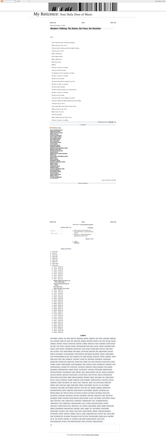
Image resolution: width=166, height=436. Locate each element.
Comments (55, 233)
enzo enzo (95, 385)
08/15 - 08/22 (57, 308)
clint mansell (65, 382)
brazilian (70, 380)
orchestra (84, 406)
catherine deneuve (96, 380)
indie (103, 341)
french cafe (84, 387)
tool (56, 419)
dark (97, 338)
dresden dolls (54, 361)
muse (57, 346)
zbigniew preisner (98, 421)
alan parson (110, 372)
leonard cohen (106, 361)
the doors (56, 351)
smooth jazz (81, 367)
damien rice (91, 343)
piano (68, 341)
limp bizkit (65, 398)
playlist (99, 406)
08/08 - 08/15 (57, 310)
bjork (63, 359)
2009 (53, 256)
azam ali (100, 374)
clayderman (53, 382)
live (65, 341)
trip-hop (113, 341)
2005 (53, 263)
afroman (104, 372)
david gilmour (98, 359)
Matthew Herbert (107, 369)
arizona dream (73, 374)
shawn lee (66, 413)
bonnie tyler (64, 380)
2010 (53, 255)
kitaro (103, 395)
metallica (52, 364)
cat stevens (76, 359)
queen (82, 408)
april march (66, 374)
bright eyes (76, 380)
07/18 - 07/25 (57, 315)
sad (101, 341)
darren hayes (100, 382)
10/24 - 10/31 (57, 291)
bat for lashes (63, 377)
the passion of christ (76, 416)
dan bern (62, 348)
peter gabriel (88, 354)
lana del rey (109, 395)
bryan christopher (85, 380)
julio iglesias (83, 395)
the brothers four (58, 416)
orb (80, 406)
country (75, 382)
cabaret (52, 348)
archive (114, 356)
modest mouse (69, 400)
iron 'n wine (91, 361)
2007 (53, 260)
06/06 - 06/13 (57, 325)
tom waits (53, 346)
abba (73, 372)
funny (83, 348)
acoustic (96, 346)
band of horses (54, 377)
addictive (78, 372)
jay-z (108, 390)
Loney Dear (91, 369)
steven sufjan (110, 413)
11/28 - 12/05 (57, 273)
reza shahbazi (96, 408)
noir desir (105, 403)
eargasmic (92, 338)
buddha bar (69, 359)
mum (93, 400)
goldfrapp (99, 387)
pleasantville (110, 406)
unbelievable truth (63, 369)
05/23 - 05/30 (57, 329)
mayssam (76, 242)
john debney (98, 393)
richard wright (54, 411)
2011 (53, 253)
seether (61, 413)
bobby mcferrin (110, 377)
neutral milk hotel (79, 354)
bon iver (52, 380)
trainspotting (53, 369)
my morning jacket (69, 354)
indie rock (73, 338)
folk (72, 341)
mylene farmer (54, 403)
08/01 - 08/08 (57, 312)
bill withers (86, 377)
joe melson (91, 393)
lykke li (113, 361)
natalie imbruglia (65, 364)
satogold (95, 411)
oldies (100, 338)
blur (104, 377)
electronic (96, 341)
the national (67, 416)
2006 (53, 261)
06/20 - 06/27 (57, 322)
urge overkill (82, 419)
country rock (83, 359)
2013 (53, 251)
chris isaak (105, 380)
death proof (108, 382)
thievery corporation (98, 367)
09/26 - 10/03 (57, 298)
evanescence (54, 387)
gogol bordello (103, 351)
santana (71, 411)
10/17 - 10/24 (57, 293)
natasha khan (66, 403)
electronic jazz (77, 348)
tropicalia (66, 419)
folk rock (65, 343)
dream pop (63, 385)
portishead (109, 364)
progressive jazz (68, 408)
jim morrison (77, 393)
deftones (52, 385)
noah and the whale (97, 403)
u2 (70, 419)
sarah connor (78, 411)
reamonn (102, 354)
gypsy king (70, 390)
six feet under (73, 367)
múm (60, 403)
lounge (88, 348)
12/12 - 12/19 (57, 270)
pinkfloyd (83, 341)
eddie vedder (74, 385)
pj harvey (89, 364)
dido (97, 351)
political (52, 408)
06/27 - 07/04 (57, 320)
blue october (98, 377)
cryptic (90, 382)
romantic (60, 338)
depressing (80, 338)
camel (57, 348)
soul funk (100, 413)
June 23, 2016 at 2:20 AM (109, 180)
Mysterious (77, 356)
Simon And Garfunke (56, 372)
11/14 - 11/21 (57, 277)
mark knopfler (106, 398)
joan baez (110, 351)
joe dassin (85, 393)
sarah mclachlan (87, 411)
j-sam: (75, 241)
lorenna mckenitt (73, 398)
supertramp (88, 367)
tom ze (52, 419)
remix (113, 364)
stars (105, 413)
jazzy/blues (102, 343)
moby (63, 400)
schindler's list (65, 367)
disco (57, 385)
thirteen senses (103, 416)
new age (108, 341)
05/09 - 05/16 (57, 332)
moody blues (77, 400)
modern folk (77, 341)
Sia (81, 356)
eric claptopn (105, 385)
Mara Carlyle (98, 369)
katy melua (91, 395)
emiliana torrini (63, 361)
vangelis (71, 369)
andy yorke (96, 356)
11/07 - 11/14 (57, 278)
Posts (53, 231)
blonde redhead (68, 351)
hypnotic (86, 338)
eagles (68, 385)
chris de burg (84, 351)
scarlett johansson (55, 367)
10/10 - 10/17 (57, 295)
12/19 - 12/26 (57, 268)
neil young (67, 346)
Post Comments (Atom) (86, 224)
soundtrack (106, 338)
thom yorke (90, 346)
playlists (104, 406)
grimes (64, 390)
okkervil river (75, 406)
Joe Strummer (83, 369)
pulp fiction (77, 408)
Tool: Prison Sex (57, 286)
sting (51, 416)
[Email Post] (115, 122)
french (62, 346)
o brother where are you (64, 406)
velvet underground (55, 421)
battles (69, 377)
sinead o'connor (110, 343)
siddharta (72, 413)
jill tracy (72, 393)
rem (91, 408)
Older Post (113, 22)
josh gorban (61, 395)
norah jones (53, 406)
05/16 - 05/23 (57, 330)
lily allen (60, 398)
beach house (53, 359)
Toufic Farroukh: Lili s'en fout (61, 288)
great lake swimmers (56, 390)
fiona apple (62, 387)
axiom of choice (92, 374)
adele (83, 372)
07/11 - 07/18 (57, 317)
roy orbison (62, 411)
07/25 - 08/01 (57, 313)
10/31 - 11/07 (57, 290)
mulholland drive (86, 400)
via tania (64, 421)
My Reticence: (63, 14)
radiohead (113, 338)
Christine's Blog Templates (92, 434)
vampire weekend (91, 419)
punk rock (102, 348)
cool (71, 382)
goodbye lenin (106, 387)
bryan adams (76, 351)
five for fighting (69, 387)
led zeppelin (53, 398)
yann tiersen (88, 421)
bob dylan (56, 341)
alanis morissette (87, 356)
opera (84, 364)
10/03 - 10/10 (57, 296)
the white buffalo (93, 416)
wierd (83, 421)
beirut (59, 359)
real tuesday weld (81, 346)
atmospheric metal (109, 346)
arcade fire (79, 343)
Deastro (76, 369)
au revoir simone (82, 374)
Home (83, 22)
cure (94, 382)
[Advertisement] (55, 241)
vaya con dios (100, 419)
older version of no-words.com (82, 230)
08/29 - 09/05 (57, 305)
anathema (53, 343)
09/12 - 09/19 (57, 302)
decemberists (107, 359)
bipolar (92, 377)
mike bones (57, 400)
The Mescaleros (67, 372)
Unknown (54, 128)
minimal (58, 364)
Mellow (55, 338)
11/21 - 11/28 (57, 275)
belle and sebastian (77, 377)
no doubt (88, 403)
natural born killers (76, 403)
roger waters (109, 348)
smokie (84, 413)
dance (97, 343)
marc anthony (97, 398)
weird (68, 338)
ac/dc (61, 351)
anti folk (102, 356)
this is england (108, 367)
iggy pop (95, 390)
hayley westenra (78, 390)
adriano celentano (90, 372)
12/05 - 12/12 (57, 272)
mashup (113, 398)
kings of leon (97, 395)
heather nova (78, 361)
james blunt (98, 361)
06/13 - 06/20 (57, 324)
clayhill (59, 382)
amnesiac (59, 374)
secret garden (54, 413)
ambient (101, 346)
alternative (90, 341)
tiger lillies (110, 416)
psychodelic (96, 354)
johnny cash (106, 393)
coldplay (85, 343)
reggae (87, 408)
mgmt (52, 400)
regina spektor (110, 354)
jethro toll (66, 393)
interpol (85, 361)
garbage (93, 387)
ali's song (53, 374)
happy (62, 341)
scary (51, 356)
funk (89, 387)
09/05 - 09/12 (57, 303)
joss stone (76, 395)
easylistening (68, 348)
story (51, 341)
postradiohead (59, 408)
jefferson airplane (55, 393)
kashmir (52, 354)
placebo (73, 346)
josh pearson (69, 395)
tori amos (60, 419)
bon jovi (58, 380)
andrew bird (71, 343)
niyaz (83, 403)
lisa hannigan (59, 354)
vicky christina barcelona (74, 421)
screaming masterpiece (104, 411)
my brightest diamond (102, 400)
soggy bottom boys (92, 413)
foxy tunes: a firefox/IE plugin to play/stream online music (82, 235)
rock (65, 338)
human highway (88, 390)
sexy (51, 351)
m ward (91, 398)
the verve (85, 416)
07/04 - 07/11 (57, 318)
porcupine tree (101, 364)
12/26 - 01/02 (57, 267)
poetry (94, 364)
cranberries (85, 382)
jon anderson (54, 395)
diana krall (92, 351)
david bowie (91, 359)
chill (51, 338)
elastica (81, 385)
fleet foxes (77, 387)
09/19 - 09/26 (57, 300)
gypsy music (71, 361)
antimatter (108, 356)
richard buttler (105, 408)
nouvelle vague (94, 348)
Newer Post (53, 22)
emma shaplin (88, 385)
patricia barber (92, 406)
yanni (71, 356)
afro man (98, 372)
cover (79, 382)
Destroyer (59, 343)
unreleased (75, 419)
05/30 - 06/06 (57, 327)
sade (67, 411)
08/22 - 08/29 (57, 307)
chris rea (111, 380)
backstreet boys (107, 374)
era (100, 385)
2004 (53, 265)
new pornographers (76, 364)
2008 (53, 258)
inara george (102, 390)
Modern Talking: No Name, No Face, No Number (75, 28)
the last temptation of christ (61, 356)
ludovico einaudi (83, 398)
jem (62, 393)
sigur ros (78, 413)
